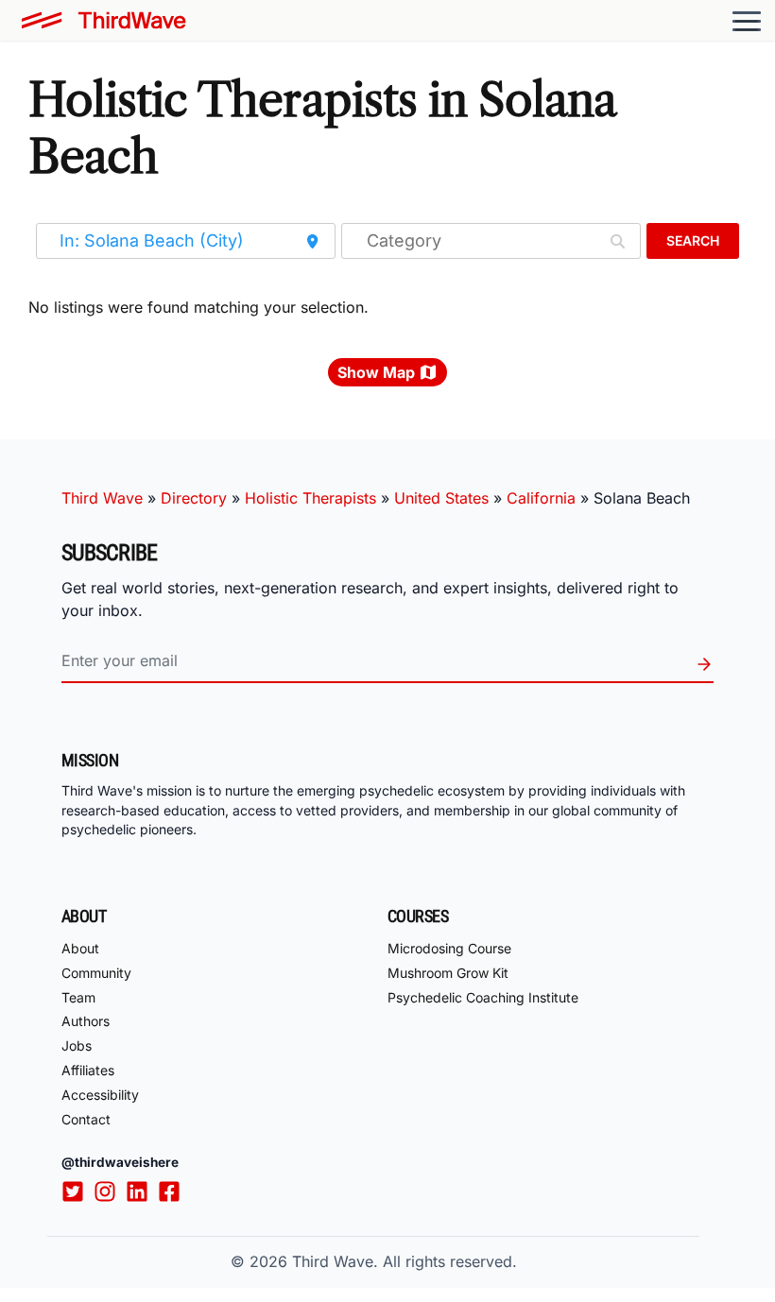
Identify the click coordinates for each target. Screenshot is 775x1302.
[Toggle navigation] (746, 21)
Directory (194, 497)
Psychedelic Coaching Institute (483, 997)
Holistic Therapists (310, 497)
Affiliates (87, 1070)
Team (78, 997)
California (541, 497)
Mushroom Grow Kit (448, 973)
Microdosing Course (449, 948)
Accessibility (100, 1095)
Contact (86, 1119)
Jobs (76, 1045)
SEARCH (692, 240)
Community (96, 973)
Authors (85, 1021)
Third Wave (102, 497)
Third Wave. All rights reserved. (404, 1261)
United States (441, 497)
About (80, 948)
